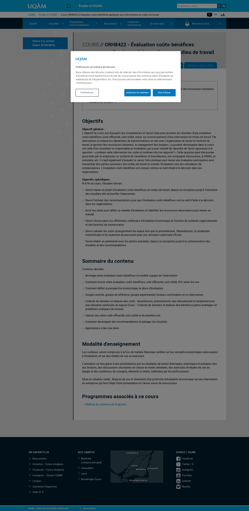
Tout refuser (164, 92)
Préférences (87, 92)
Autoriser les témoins (137, 92)
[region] (126, 76)
